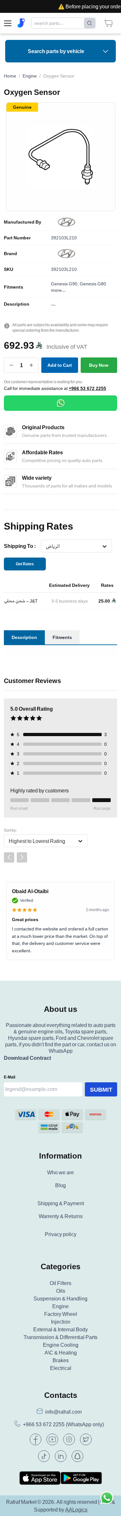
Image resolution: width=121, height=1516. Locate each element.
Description (16, 304)
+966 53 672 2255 (87, 388)
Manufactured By (22, 222)
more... (58, 290)
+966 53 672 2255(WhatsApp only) (63, 1424)
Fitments (13, 287)
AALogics (76, 1509)
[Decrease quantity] (11, 365)
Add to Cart (59, 365)
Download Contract (27, 1058)
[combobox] (45, 546)
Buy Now (98, 365)
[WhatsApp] (60, 403)
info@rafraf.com (63, 1412)
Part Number (17, 237)
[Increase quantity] (31, 365)
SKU (8, 269)
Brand (10, 253)
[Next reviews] (22, 857)
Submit (101, 1089)
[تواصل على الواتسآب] (107, 1502)
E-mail (9, 1077)
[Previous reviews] (9, 857)
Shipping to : (20, 546)
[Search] (89, 23)
